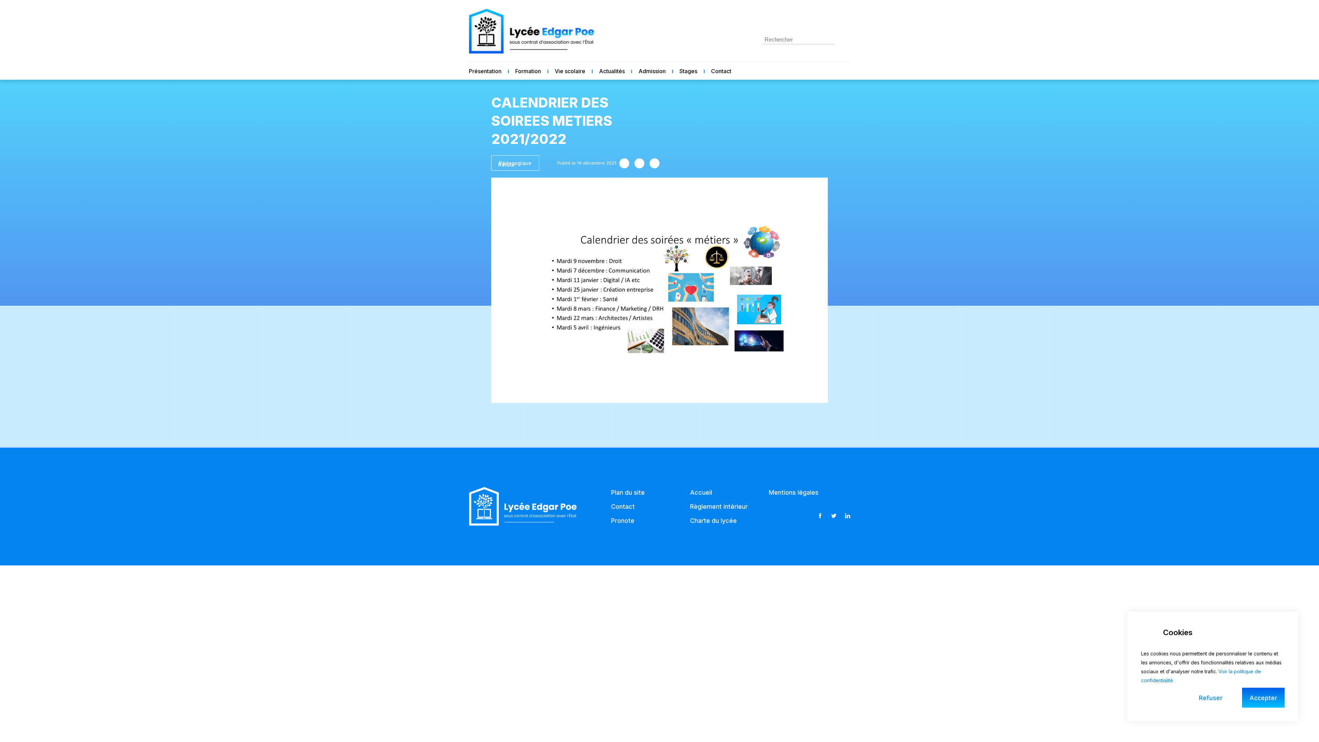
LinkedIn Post (655, 163)
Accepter (1263, 697)
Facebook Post (624, 163)
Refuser (1210, 697)
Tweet (639, 163)
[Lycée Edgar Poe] (531, 31)
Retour (506, 164)
